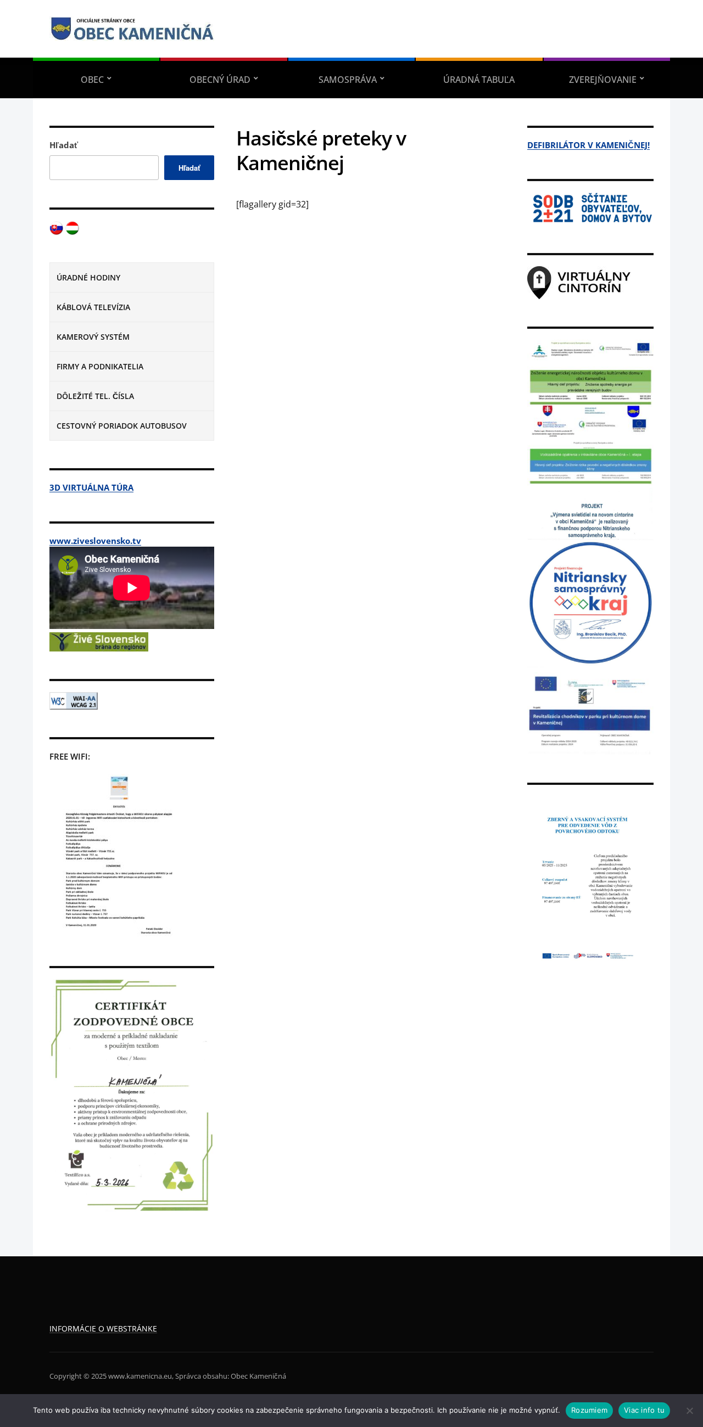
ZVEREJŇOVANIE (603, 80)
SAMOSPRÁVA (348, 80)
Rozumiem (589, 1410)
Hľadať (63, 144)
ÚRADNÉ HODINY (88, 277)
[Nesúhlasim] (689, 1410)
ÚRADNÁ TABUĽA (479, 80)
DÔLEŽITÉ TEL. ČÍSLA (95, 396)
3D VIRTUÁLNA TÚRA (91, 487)
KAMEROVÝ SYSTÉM (93, 337)
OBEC (92, 80)
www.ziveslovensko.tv (95, 540)
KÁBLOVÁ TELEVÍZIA (93, 307)
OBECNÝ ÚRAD (219, 80)
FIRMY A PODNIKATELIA (100, 366)
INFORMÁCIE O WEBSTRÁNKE (103, 1328)
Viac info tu (644, 1410)
